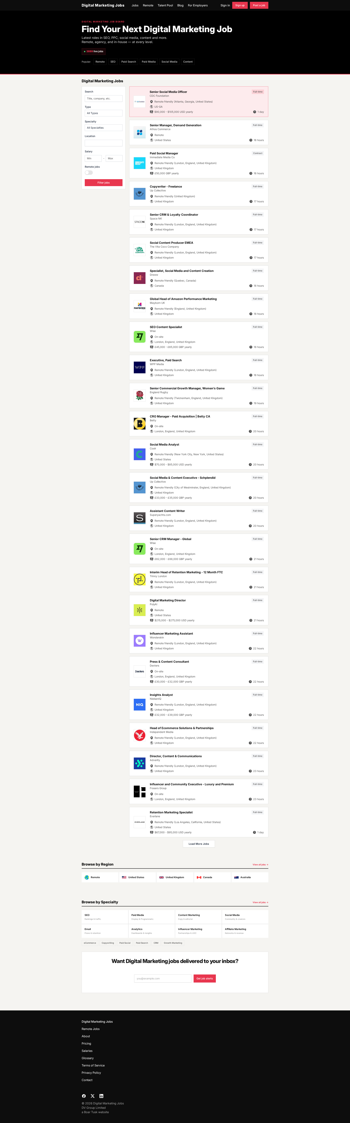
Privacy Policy (91, 1072)
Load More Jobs (199, 843)
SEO (113, 61)
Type (88, 106)
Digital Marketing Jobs (103, 5)
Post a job (259, 5)
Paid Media (149, 61)
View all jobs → (260, 864)
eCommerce (90, 943)
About (86, 1036)
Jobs (135, 5)
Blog (180, 5)
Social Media (169, 61)
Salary (88, 151)
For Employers (198, 5)
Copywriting (108, 943)
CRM (156, 943)
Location (90, 136)
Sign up (240, 5)
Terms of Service (93, 1065)
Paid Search (128, 61)
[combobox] (103, 143)
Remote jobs (92, 166)
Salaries (87, 1051)
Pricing (86, 1043)
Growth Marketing (173, 943)
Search (89, 91)
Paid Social (125, 943)
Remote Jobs (91, 1029)
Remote (148, 5)
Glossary (88, 1058)
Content (188, 61)
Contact (87, 1080)
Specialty (90, 121)
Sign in (225, 5)
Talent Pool (165, 5)
